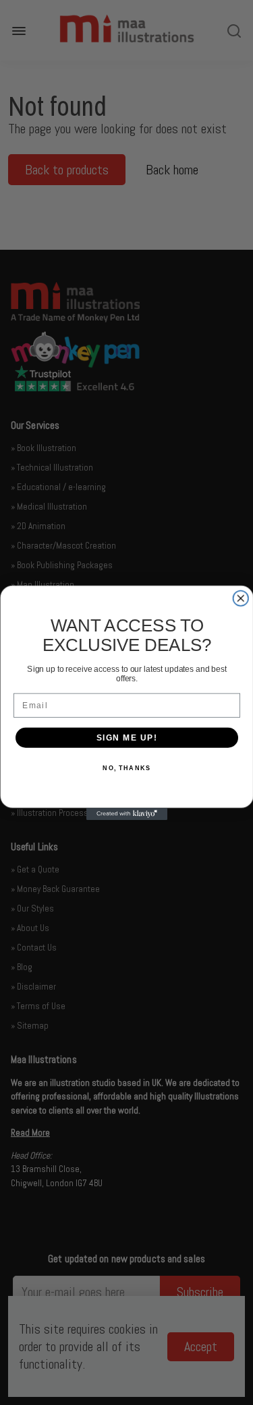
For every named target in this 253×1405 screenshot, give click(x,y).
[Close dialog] (240, 598)
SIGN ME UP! (126, 737)
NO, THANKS (126, 768)
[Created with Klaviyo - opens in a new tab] (126, 814)
